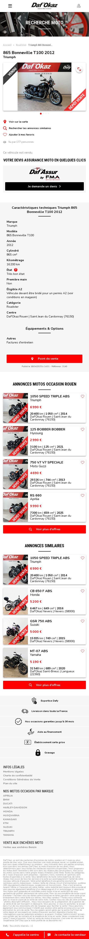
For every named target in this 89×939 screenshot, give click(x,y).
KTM (5, 823)
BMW (6, 799)
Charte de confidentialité (17, 775)
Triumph (12, 226)
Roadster (13, 307)
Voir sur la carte (18, 121)
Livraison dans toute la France (49, 711)
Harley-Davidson (15, 807)
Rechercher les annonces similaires (30, 128)
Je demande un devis (42, 186)
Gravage (49, 752)
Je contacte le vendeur (70, 935)
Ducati (7, 803)
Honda (8, 811)
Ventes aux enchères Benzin (19, 847)
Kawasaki (10, 819)
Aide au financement (49, 732)
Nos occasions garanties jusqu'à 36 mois (49, 721)
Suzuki (7, 827)
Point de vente (48, 359)
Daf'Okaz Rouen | (40, 316)
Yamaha (8, 835)
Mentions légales (13, 771)
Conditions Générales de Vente (21, 779)
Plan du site (10, 783)
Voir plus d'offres (48, 529)
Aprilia (8, 795)
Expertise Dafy (49, 700)
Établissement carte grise (49, 742)
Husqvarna (11, 815)
